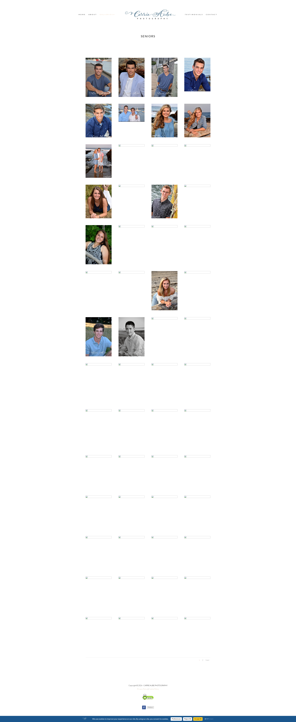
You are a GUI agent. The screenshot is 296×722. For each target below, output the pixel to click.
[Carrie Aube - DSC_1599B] (132, 356)
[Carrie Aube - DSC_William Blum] (197, 411)
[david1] (164, 619)
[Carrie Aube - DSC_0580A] (132, 227)
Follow (150, 707)
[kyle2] (99, 538)
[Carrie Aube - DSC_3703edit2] (164, 310)
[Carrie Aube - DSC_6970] (164, 411)
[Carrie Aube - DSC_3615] (197, 365)
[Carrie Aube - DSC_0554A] (99, 264)
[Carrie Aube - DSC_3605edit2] (99, 273)
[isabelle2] (197, 538)
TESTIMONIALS (194, 14)
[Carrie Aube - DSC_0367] (164, 227)
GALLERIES (106, 14)
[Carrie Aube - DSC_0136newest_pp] (132, 96)
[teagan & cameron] (99, 177)
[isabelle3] (164, 538)
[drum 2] (99, 218)
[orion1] (99, 497)
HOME (82, 14)
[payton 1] (132, 146)
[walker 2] (164, 218)
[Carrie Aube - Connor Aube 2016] (99, 96)
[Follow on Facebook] (144, 707)
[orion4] (132, 457)
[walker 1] (132, 186)
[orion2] (197, 457)
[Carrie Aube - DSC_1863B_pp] (197, 319)
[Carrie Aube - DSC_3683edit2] (132, 273)
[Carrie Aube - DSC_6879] (132, 411)
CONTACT (211, 14)
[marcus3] (132, 497)
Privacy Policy (142, 689)
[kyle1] (132, 538)
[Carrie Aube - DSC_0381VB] (197, 227)
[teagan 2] (197, 137)
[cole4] (197, 619)
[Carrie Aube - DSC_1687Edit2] (164, 319)
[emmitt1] (197, 578)
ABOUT (93, 14)
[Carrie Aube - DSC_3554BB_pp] (164, 365)
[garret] (99, 137)
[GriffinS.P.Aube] (197, 91)
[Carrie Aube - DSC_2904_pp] (132, 365)
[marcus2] (164, 497)
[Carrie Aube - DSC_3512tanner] (197, 273)
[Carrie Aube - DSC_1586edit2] (99, 356)
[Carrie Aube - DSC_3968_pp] (99, 411)
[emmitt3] (132, 578)
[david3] (99, 619)
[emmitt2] (164, 578)
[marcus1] (197, 497)
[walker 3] (197, 186)
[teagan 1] (164, 137)
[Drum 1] (197, 146)
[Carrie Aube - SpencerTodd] (99, 457)
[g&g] (132, 121)
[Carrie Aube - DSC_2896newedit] (99, 365)
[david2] (132, 619)
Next (207, 660)
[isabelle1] (99, 578)
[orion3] (164, 457)
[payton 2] (164, 146)
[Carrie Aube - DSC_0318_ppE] (164, 96)
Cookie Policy (154, 689)
